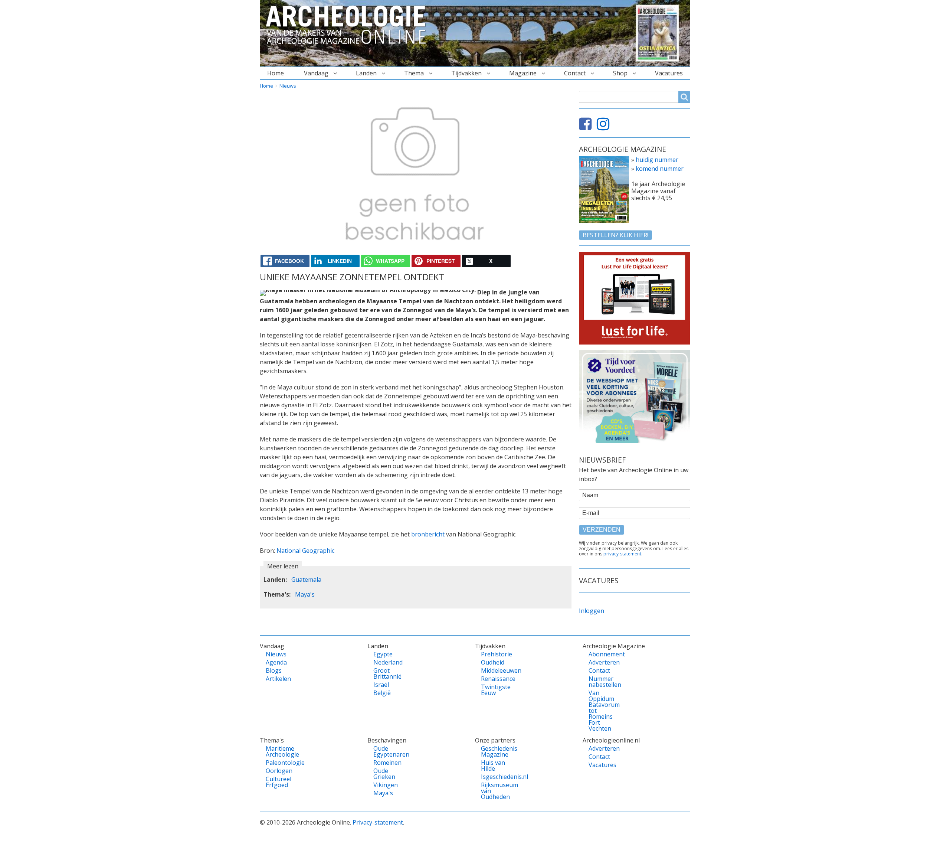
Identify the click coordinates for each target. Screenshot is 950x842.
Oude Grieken (384, 773)
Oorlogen (278, 770)
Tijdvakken (466, 73)
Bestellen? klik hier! (615, 235)
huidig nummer (657, 160)
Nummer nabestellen (601, 681)
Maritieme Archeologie (278, 751)
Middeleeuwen (494, 670)
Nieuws (287, 85)
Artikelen (278, 678)
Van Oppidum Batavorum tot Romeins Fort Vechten (601, 710)
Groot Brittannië (386, 673)
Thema (414, 73)
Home (275, 73)
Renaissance (494, 678)
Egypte (383, 654)
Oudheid (492, 662)
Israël (381, 684)
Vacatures (669, 73)
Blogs (274, 670)
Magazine (523, 73)
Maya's (305, 594)
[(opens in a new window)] (587, 127)
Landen (366, 73)
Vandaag (316, 73)
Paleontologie (278, 762)
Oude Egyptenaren (386, 751)
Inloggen (591, 611)
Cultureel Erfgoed (278, 782)
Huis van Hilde (493, 765)
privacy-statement (622, 554)
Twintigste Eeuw (494, 689)
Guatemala (306, 579)
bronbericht (428, 534)
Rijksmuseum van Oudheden (494, 790)
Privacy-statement (378, 822)
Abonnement (601, 654)
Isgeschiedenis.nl (494, 776)
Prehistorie (494, 654)
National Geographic (305, 550)
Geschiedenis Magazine (494, 751)
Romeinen (386, 762)
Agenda (276, 662)
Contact (575, 73)
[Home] (348, 25)
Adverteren (601, 662)
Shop (620, 73)
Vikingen (385, 785)
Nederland (386, 662)
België (382, 692)
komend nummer (660, 168)
